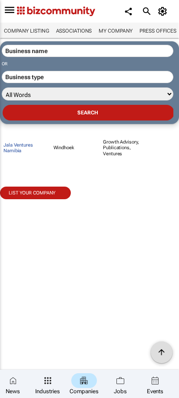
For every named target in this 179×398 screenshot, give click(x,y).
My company (116, 31)
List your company (32, 193)
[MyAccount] (164, 11)
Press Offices (157, 31)
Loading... (16, 204)
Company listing (26, 31)
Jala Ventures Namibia (18, 148)
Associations (74, 31)
